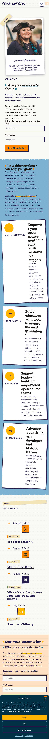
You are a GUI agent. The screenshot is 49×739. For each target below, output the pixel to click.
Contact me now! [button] (12, 215)
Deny (24, 724)
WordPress (14, 587)
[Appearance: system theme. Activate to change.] (41, 3)
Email (7, 124)
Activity (13, 536)
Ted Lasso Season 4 (20, 541)
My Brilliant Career (20, 567)
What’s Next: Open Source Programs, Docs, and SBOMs (24, 595)
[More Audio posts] (21, 611)
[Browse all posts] (25, 579)
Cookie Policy (19, 735)
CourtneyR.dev (13, 3)
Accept (24, 717)
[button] (45, 698)
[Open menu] (47, 3)
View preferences (24, 730)
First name (10, 135)
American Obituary (20, 624)
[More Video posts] (25, 529)
